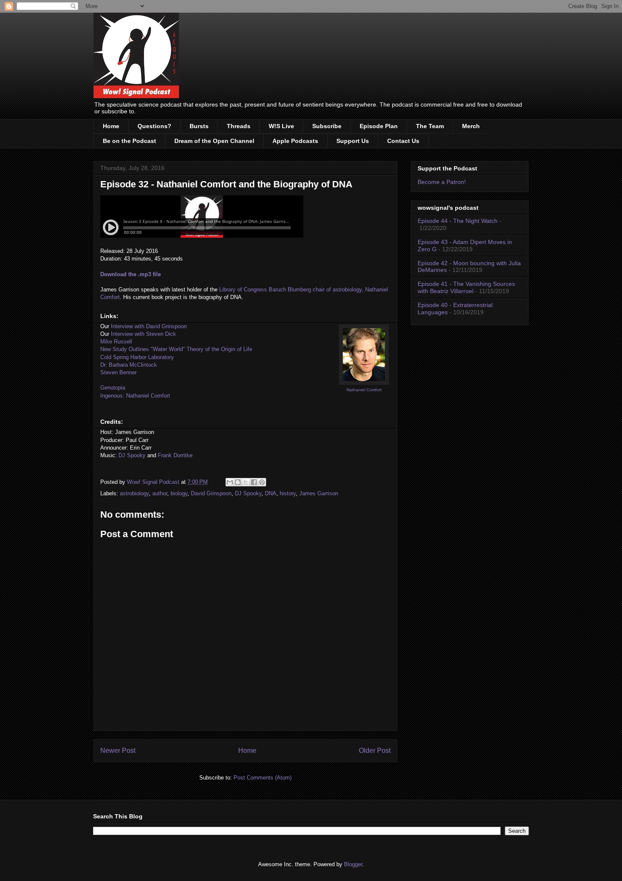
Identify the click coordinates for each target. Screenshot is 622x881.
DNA (270, 493)
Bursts (199, 126)
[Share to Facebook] (254, 482)
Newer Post (117, 750)
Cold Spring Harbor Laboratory (137, 357)
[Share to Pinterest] (262, 482)
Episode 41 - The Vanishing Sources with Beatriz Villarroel (466, 287)
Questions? (154, 126)
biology (179, 493)
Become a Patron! (442, 181)
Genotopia (112, 387)
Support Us (352, 140)
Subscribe (326, 126)
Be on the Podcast (129, 140)
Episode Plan (379, 126)
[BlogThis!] (238, 482)
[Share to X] (246, 482)
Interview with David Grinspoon (149, 326)
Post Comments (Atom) (263, 777)
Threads (238, 126)
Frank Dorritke (175, 455)
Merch (471, 126)
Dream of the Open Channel (214, 140)
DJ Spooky (132, 455)
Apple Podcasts (295, 140)
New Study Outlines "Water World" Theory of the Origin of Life (176, 349)
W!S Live (281, 126)
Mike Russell (116, 341)
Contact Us (403, 140)
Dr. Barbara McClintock (128, 365)
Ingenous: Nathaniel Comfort (135, 395)
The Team (430, 126)
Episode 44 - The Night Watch (458, 220)
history (288, 493)
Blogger (353, 864)
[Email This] (230, 482)
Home (111, 126)
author (159, 493)
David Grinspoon (211, 493)
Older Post (375, 750)
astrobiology (134, 493)
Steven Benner (118, 372)
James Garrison (318, 493)
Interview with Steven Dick (143, 334)
